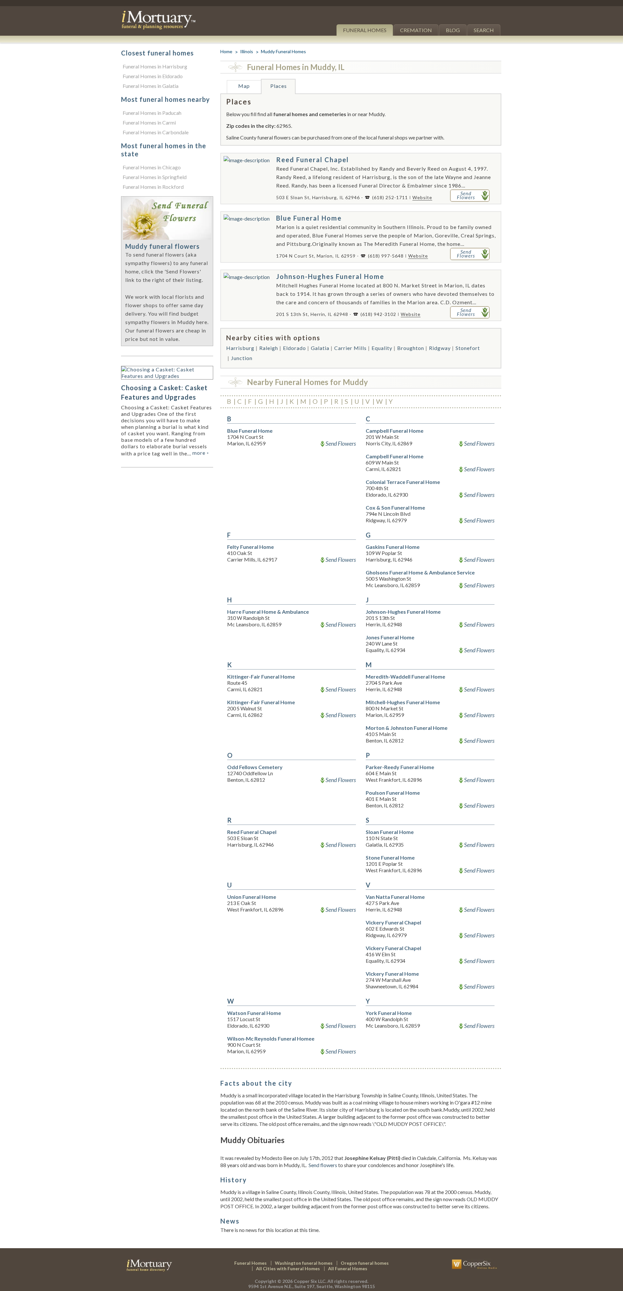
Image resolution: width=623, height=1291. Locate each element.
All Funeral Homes (347, 1268)
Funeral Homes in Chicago (152, 167)
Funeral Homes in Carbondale (156, 132)
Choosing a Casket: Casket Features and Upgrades (164, 392)
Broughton (410, 348)
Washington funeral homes (304, 1263)
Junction (241, 358)
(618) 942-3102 (378, 314)
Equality (382, 348)
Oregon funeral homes (365, 1263)
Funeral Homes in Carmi (149, 122)
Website (422, 197)
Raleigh (268, 348)
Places (278, 86)
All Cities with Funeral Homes (288, 1268)
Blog (453, 30)
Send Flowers (340, 443)
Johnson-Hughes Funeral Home (330, 276)
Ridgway (440, 348)
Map (244, 86)
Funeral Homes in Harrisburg (155, 66)
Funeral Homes (364, 30)
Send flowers (323, 1165)
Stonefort (468, 348)
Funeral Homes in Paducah (152, 113)
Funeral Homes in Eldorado (153, 76)
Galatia (320, 348)
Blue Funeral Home (309, 218)
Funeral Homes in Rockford (153, 187)
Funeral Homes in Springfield (155, 177)
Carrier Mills (350, 348)
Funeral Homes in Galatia (150, 86)
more (200, 453)
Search (484, 30)
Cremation (416, 30)
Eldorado (294, 348)
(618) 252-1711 (390, 197)
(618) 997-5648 (386, 256)
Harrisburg (240, 348)
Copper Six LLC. (310, 1281)
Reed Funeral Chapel (312, 159)
